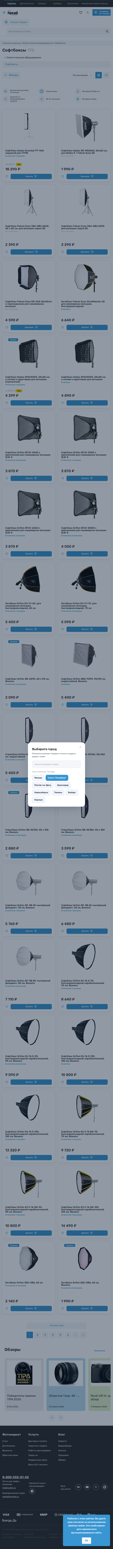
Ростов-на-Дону (42, 785)
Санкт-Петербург (57, 778)
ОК (86, 1540)
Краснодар (63, 785)
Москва (38, 778)
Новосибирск (41, 792)
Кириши (38, 800)
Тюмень (58, 792)
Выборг (72, 792)
